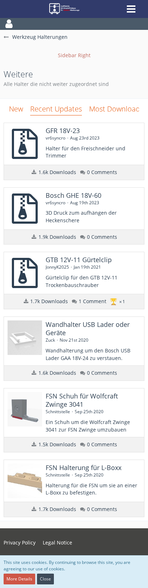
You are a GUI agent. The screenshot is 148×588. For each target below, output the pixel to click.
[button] (74, 23)
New (16, 109)
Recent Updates (56, 109)
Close (45, 579)
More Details (19, 579)
